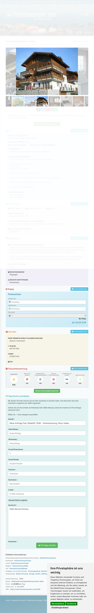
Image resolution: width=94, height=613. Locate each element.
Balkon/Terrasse (22, 574)
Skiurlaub (44, 571)
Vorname (11, 469)
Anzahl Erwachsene (15, 449)
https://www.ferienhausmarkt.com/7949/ (25, 589)
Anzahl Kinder (13, 459)
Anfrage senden (48, 545)
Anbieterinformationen (48, 558)
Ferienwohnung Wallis (20, 566)
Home (8, 600)
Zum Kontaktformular (80, 289)
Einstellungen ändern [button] (60, 608)
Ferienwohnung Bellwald (18, 568)
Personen (11, 312)
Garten (37, 574)
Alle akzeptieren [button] (58, 604)
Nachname (12, 480)
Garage (31, 574)
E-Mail (11, 490)
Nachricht (12, 505)
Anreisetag (12, 298)
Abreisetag (12, 305)
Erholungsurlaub (34, 571)
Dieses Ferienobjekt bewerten (47, 391)
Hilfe (45, 600)
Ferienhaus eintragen (35, 600)
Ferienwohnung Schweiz (20, 563)
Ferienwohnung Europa (22, 560)
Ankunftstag (13, 429)
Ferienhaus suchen (18, 600)
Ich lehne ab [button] (71, 604)
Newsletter (12, 541)
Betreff (11, 419)
